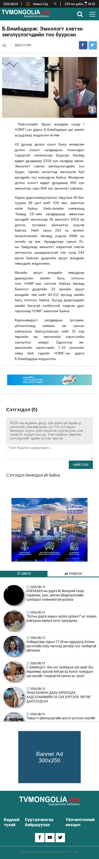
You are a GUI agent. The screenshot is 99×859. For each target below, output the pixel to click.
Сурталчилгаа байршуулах (39, 822)
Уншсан (75, 573)
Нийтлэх (81, 465)
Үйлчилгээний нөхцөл (80, 822)
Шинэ (26, 573)
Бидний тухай (12, 822)
